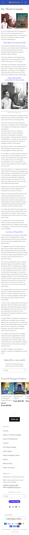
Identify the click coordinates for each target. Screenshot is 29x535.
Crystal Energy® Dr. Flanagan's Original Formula (6, 398)
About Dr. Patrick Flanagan (12, 435)
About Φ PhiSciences (10, 439)
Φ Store (5, 431)
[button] (3, 2)
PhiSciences (8, 529)
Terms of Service (9, 468)
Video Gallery (7, 451)
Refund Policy (7, 463)
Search (5, 459)
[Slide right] (17, 414)
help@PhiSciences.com (14, 487)
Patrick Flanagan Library (11, 455)
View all (14, 419)
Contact (5, 443)
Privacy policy (24, 529)
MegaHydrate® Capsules (18, 397)
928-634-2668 (14, 485)
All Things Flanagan (9, 447)
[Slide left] (11, 414)
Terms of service (15, 531)
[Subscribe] (24, 370)
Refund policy (16, 529)
